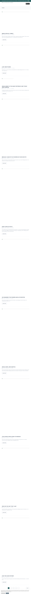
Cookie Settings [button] (3, 593)
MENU (28, 3)
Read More (4, 39)
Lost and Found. (6, 66)
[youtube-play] (28, 1)
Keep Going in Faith (7, 226)
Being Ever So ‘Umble (7, 33)
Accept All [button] (7, 593)
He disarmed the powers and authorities (13, 297)
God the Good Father (8, 575)
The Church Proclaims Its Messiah (11, 436)
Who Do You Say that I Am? (9, 506)
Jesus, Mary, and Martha (8, 366)
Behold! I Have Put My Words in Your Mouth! (14, 157)
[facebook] (27, 1)
